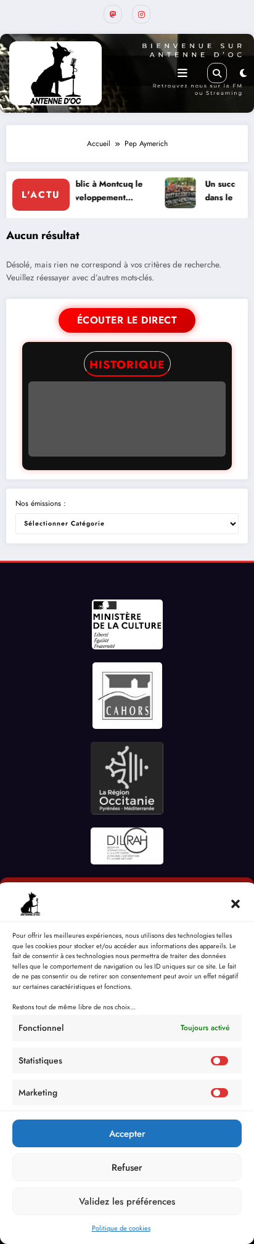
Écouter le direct (127, 320)
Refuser (127, 1167)
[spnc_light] (243, 73)
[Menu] (182, 73)
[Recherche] (217, 73)
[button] (235, 904)
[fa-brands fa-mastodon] (113, 14)
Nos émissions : (40, 503)
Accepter (127, 1133)
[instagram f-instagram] (141, 14)
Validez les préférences (127, 1201)
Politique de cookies (121, 1228)
